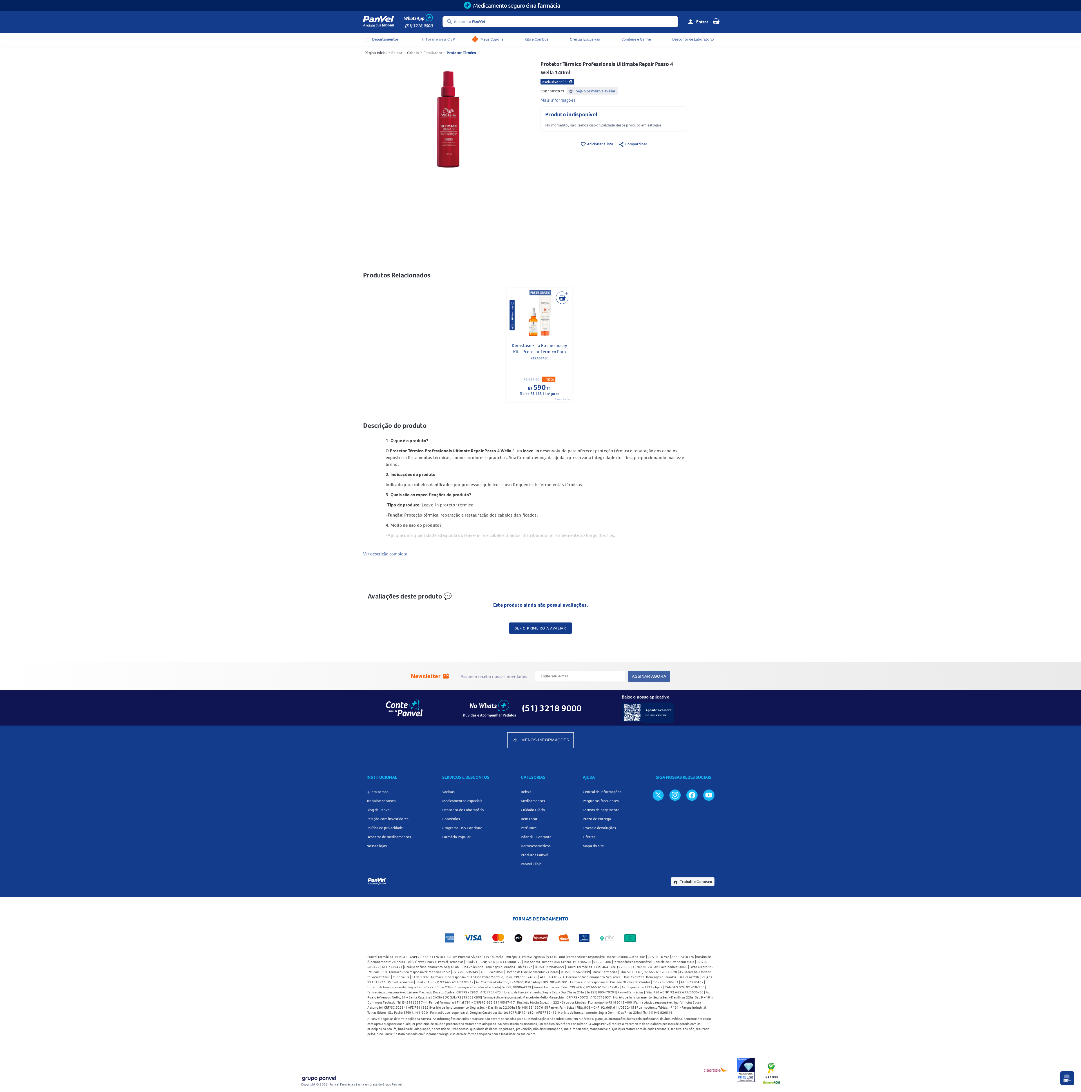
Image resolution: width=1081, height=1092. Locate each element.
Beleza (397, 52)
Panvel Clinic (531, 863)
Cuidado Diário (533, 809)
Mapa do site (593, 845)
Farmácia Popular (456, 836)
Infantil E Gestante (536, 836)
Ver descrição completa (385, 554)
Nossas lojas (377, 845)
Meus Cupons (492, 39)
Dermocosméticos (536, 845)
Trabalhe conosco (381, 800)
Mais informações (557, 100)
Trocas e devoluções (599, 827)
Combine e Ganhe (636, 39)
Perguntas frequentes (601, 800)
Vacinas (448, 791)
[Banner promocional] (540, 5)
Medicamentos (533, 800)
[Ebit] (746, 1070)
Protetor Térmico (461, 52)
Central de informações (602, 791)
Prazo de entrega (597, 818)
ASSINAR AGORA (649, 676)
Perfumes (529, 827)
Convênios (451, 818)
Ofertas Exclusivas (585, 39)
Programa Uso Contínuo (462, 827)
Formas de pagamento (601, 809)
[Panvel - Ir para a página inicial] (378, 21)
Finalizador (432, 52)
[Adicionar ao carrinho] (562, 298)
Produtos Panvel (534, 854)
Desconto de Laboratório (693, 39)
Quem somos (377, 791)
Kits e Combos (536, 39)
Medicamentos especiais (462, 800)
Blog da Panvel (378, 809)
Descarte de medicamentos (389, 836)
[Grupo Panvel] (318, 1077)
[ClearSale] (716, 1070)
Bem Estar (529, 818)
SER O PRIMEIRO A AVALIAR (540, 628)
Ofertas (589, 836)
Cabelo (413, 52)
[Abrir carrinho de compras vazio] (716, 21)
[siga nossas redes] (658, 795)
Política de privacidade (385, 827)
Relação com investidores (387, 818)
